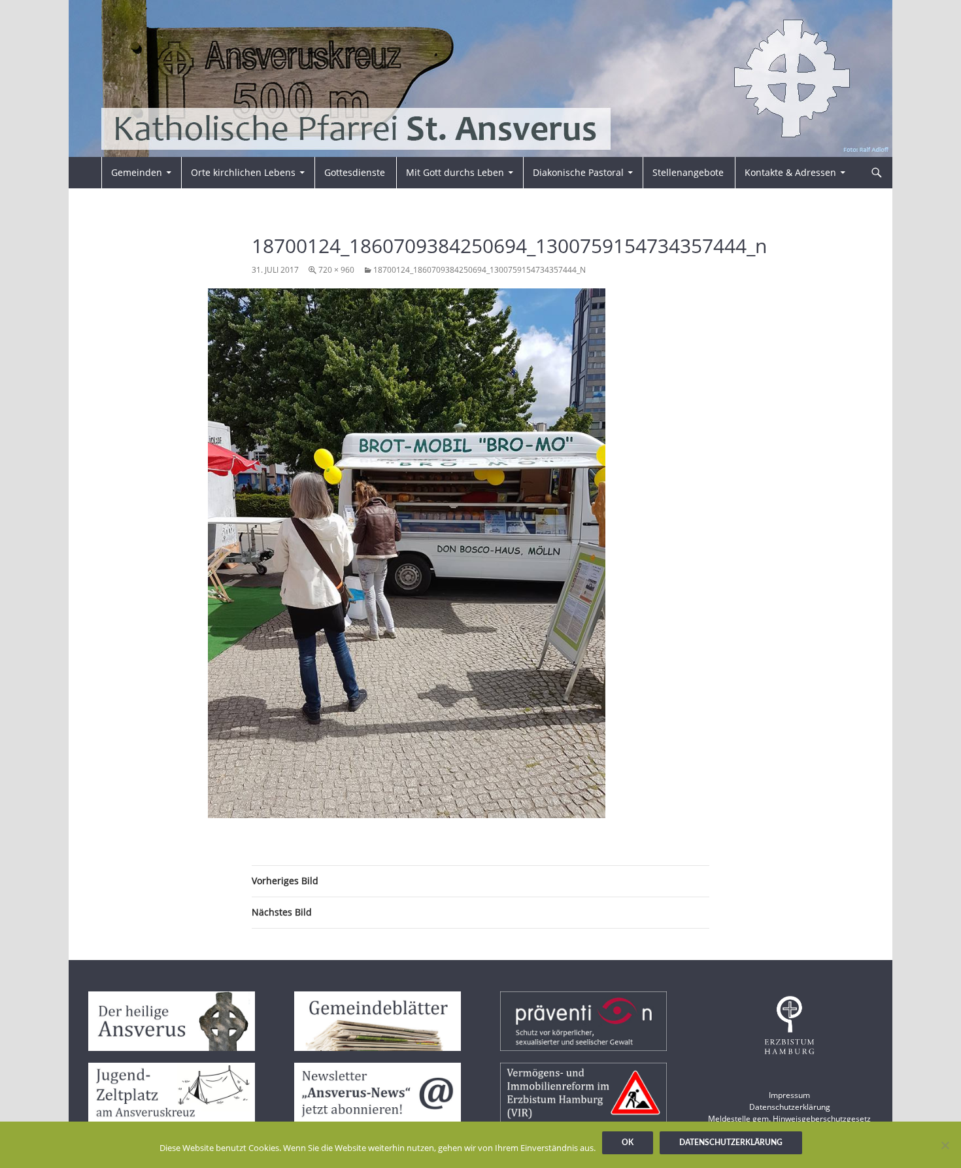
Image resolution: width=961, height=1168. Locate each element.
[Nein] (944, 1145)
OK (627, 1142)
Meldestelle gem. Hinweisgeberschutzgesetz (789, 1118)
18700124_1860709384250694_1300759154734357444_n (479, 269)
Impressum (789, 1095)
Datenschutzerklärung (789, 1106)
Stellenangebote (688, 172)
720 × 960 (336, 269)
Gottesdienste (354, 172)
